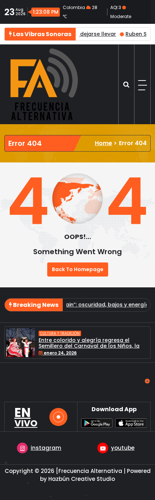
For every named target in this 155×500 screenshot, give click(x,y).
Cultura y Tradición (60, 333)
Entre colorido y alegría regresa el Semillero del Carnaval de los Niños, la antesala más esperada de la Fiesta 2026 (94, 346)
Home (103, 143)
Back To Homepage (77, 269)
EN (25, 417)
